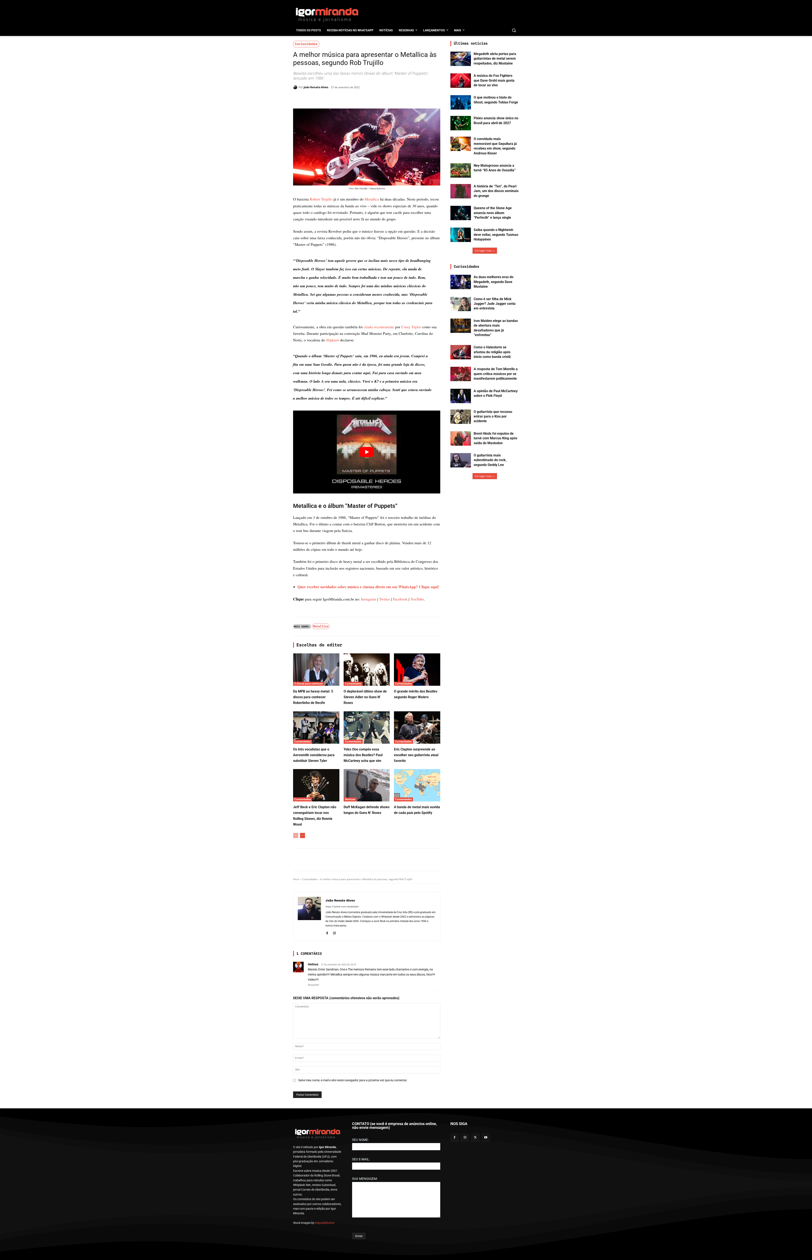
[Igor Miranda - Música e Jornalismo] (327, 14)
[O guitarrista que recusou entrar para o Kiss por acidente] (460, 416)
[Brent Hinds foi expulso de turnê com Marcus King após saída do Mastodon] (460, 438)
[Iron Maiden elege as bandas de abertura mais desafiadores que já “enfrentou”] (460, 326)
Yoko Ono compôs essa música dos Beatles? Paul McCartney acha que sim (363, 845)
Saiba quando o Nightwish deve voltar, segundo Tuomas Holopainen (496, 234)
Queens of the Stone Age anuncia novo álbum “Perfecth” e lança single (493, 213)
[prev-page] (295, 926)
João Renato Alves (316, 87)
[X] (342, 98)
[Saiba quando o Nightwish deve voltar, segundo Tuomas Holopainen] (460, 235)
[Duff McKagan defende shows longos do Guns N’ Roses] (367, 875)
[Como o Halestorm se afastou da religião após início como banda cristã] (460, 352)
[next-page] (302, 926)
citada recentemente (379, 417)
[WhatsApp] (352, 98)
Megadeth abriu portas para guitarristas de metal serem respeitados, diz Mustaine (495, 58)
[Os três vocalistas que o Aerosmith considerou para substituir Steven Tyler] (316, 818)
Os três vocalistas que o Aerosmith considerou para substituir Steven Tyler (314, 845)
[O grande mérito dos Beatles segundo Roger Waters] (417, 760)
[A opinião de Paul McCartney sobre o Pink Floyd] (460, 396)
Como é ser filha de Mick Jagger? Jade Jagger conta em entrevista (495, 304)
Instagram (368, 689)
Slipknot (332, 430)
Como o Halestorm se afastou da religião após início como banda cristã (492, 352)
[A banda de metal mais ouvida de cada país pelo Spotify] (417, 875)
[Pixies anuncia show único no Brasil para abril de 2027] (460, 123)
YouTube (417, 689)
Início (296, 969)
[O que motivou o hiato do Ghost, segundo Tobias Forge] (460, 102)
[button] (514, 30)
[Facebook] (332, 98)
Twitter (384, 689)
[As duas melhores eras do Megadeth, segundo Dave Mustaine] (460, 282)
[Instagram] (334, 1022)
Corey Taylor (411, 417)
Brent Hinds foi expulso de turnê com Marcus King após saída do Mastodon (495, 438)
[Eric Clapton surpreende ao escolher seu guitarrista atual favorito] (417, 818)
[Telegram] (361, 98)
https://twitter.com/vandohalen (341, 997)
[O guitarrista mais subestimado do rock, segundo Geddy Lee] (460, 460)
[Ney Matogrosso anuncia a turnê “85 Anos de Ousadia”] (460, 170)
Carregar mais (483, 250)
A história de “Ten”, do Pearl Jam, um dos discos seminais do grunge (496, 191)
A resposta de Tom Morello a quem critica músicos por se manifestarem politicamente (496, 374)
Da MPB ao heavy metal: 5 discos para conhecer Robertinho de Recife (313, 787)
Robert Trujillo (321, 199)
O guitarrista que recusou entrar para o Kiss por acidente (493, 416)
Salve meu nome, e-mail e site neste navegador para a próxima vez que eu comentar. (352, 1170)
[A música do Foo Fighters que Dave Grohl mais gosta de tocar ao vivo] (460, 80)
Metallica (372, 199)
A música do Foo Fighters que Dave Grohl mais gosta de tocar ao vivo (494, 80)
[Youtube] (486, 1243)
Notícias (350, 889)
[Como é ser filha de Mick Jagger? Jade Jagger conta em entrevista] (460, 304)
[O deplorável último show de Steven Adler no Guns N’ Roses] (367, 760)
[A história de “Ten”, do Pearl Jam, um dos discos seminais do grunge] (460, 191)
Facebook (400, 689)
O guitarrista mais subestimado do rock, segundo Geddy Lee (490, 460)
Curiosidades (306, 44)
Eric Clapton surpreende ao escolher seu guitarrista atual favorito (416, 845)
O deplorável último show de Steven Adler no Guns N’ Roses (365, 787)
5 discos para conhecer (308, 774)
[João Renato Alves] (296, 87)
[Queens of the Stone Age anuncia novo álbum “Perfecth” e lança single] (460, 213)
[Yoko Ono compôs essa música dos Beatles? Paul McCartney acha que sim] (367, 818)
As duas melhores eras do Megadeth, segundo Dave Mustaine (493, 282)
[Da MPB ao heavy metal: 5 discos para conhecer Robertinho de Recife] (316, 760)
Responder (313, 1075)
